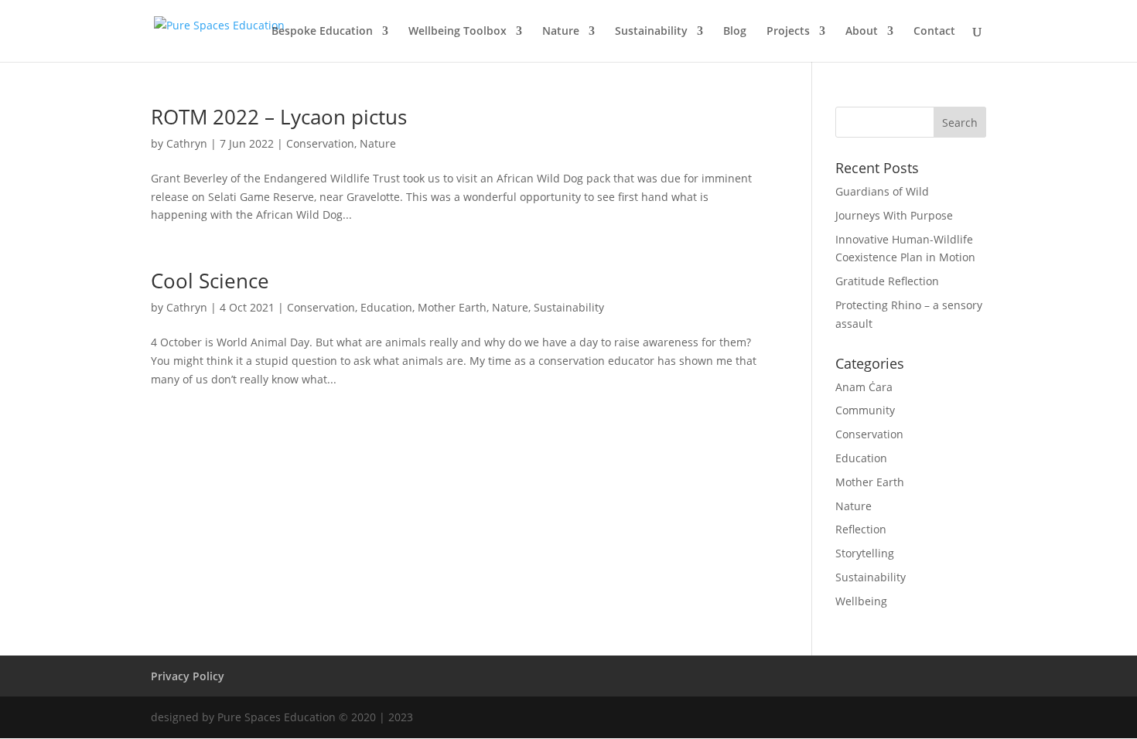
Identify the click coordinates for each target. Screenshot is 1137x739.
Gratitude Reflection (887, 281)
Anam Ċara (864, 387)
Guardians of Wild (882, 191)
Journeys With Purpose (894, 215)
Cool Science (210, 281)
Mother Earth (452, 307)
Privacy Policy (187, 676)
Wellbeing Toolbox (457, 32)
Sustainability (651, 32)
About (861, 32)
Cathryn (186, 143)
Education (386, 307)
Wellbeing (861, 601)
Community (865, 410)
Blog (734, 32)
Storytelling (864, 553)
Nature (560, 32)
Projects (788, 32)
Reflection (860, 529)
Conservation (320, 143)
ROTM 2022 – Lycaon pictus (279, 117)
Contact (934, 32)
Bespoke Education (322, 32)
